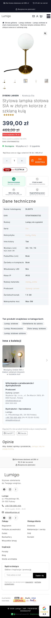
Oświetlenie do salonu (33, 323)
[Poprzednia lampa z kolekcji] (4, 360)
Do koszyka (40, 160)
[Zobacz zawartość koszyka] (41, 16)
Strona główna (11, 23)
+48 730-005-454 (13, 417)
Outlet (4, 533)
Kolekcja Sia (28, 95)
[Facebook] (4, 489)
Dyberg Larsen (10, 95)
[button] (45, 33)
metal (28, 282)
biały (28, 235)
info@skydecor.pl (13, 401)
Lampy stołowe (25, 23)
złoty (33, 235)
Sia (27, 228)
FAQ (29, 533)
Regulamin (6, 526)
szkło (34, 282)
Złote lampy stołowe (36, 328)
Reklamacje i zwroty (36, 529)
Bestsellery (7, 537)
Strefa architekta (9, 559)
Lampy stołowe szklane (15, 333)
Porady (5, 552)
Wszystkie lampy (9, 541)
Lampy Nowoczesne (13, 328)
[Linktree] (15, 489)
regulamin (29, 582)
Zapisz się (40, 576)
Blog (4, 555)
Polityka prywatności (11, 529)
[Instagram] (10, 489)
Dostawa (31, 526)
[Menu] (48, 16)
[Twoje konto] (37, 16)
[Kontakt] (33, 16)
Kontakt (30, 537)
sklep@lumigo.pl (13, 420)
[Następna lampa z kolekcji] (47, 360)
